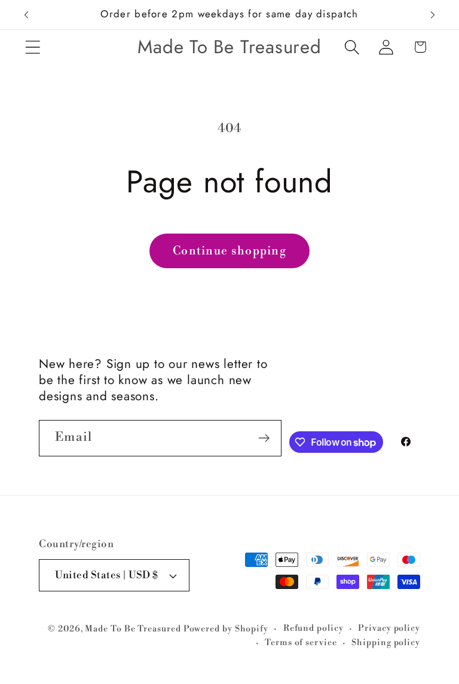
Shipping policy (385, 642)
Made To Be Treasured (132, 629)
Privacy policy (389, 628)
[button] (33, 47)
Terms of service (301, 642)
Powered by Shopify (225, 629)
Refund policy (313, 628)
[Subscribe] (264, 438)
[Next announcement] (433, 15)
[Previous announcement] (26, 15)
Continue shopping (229, 251)
